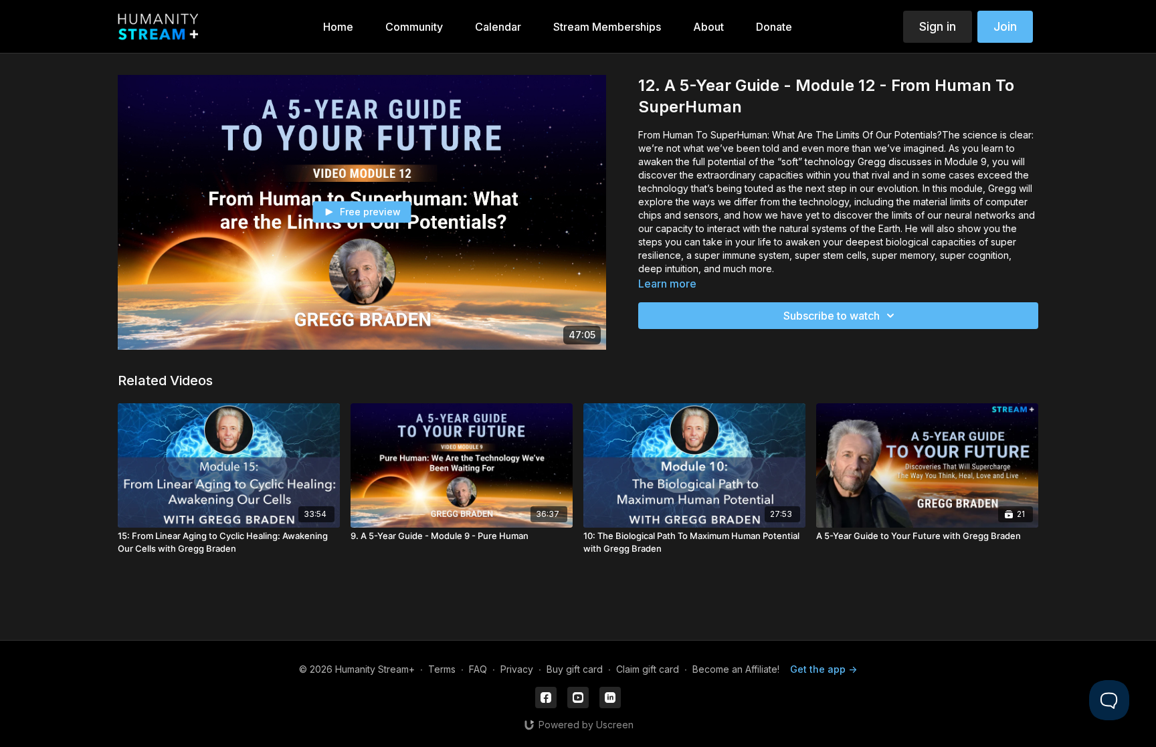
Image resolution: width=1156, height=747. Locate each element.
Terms (442, 669)
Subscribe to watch (831, 315)
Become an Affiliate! (735, 669)
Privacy (516, 669)
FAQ (478, 669)
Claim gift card (647, 669)
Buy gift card (575, 669)
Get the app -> (823, 669)
